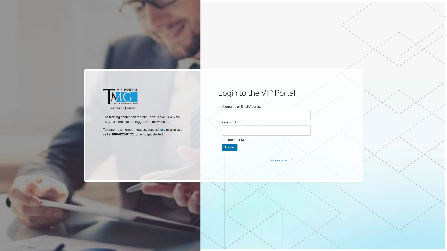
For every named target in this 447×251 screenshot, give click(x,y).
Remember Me (235, 140)
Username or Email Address (241, 107)
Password (229, 122)
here (161, 130)
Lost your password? (281, 160)
